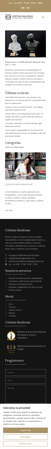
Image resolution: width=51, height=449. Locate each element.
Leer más (9, 210)
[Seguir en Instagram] (23, 8)
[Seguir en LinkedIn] (28, 8)
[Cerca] (48, 405)
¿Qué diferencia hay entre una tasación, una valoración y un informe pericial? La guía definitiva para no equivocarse (25, 100)
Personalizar (26, 437)
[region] (25, 426)
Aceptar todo (25, 430)
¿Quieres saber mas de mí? (19, 184)
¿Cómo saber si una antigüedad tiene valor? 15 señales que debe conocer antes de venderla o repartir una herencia (24, 117)
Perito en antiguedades (14, 147)
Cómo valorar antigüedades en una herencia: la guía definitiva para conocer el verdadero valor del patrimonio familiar (25, 133)
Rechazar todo (26, 443)
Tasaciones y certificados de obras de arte (25, 62)
